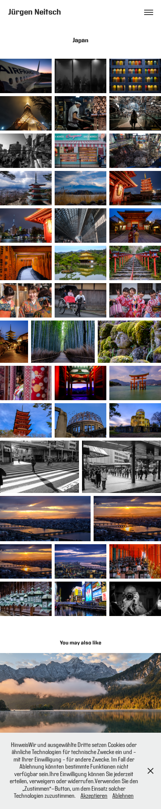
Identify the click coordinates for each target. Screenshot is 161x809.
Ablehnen (123, 796)
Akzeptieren (93, 796)
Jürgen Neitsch (34, 12)
